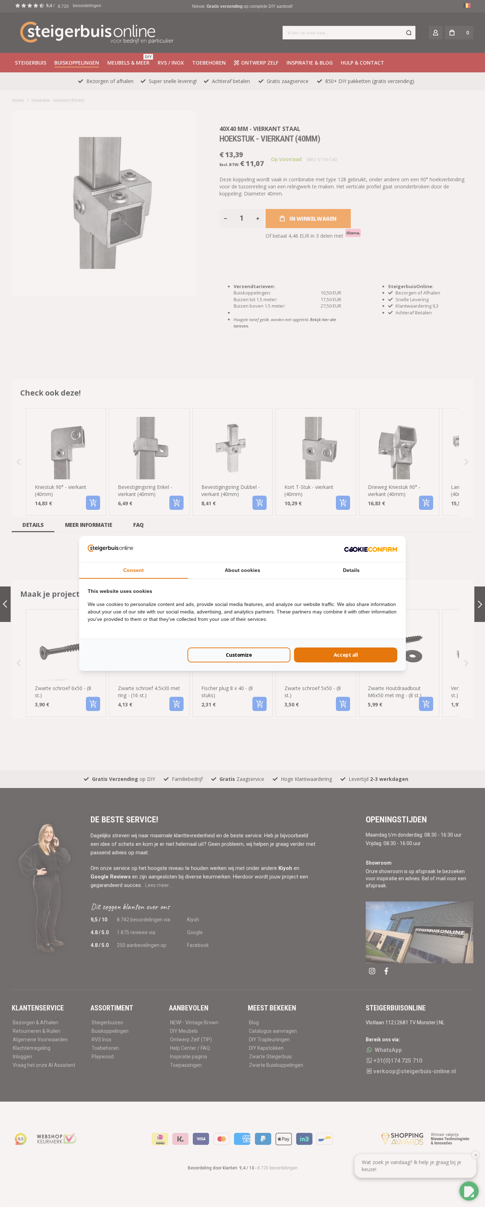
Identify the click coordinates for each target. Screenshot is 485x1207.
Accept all (346, 654)
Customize (239, 654)
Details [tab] (351, 570)
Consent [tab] (133, 570)
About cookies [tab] (242, 570)
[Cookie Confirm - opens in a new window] (370, 548)
